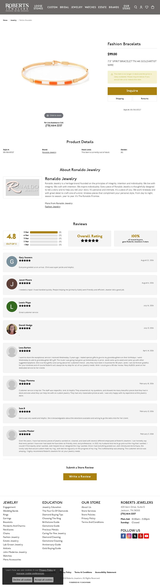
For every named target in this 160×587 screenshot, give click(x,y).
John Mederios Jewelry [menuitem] (15, 552)
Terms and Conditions (93, 522)
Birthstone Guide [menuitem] (50, 522)
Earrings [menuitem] (7, 518)
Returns (145, 99)
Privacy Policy (88, 518)
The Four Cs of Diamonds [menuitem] (55, 511)
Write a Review (80, 476)
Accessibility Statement (105, 572)
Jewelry (76, 7)
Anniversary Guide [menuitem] (51, 545)
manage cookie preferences (30, 573)
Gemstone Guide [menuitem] (51, 526)
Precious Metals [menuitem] (50, 530)
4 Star (26, 235)
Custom (53, 7)
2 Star (26, 242)
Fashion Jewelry (52, 207)
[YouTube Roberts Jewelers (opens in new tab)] (146, 535)
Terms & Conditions (83, 572)
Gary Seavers (25, 258)
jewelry (13, 20)
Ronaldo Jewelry (49, 152)
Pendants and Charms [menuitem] (14, 526)
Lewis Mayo (25, 303)
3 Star (26, 239)
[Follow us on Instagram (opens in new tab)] (129, 535)
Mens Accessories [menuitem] (12, 560)
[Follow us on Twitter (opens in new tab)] (134, 535)
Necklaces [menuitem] (8, 530)
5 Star (26, 232)
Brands (114, 7)
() (60, 232)
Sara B (22, 408)
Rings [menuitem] (5, 515)
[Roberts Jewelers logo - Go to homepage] (18, 7)
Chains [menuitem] (6, 533)
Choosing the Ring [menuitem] (51, 518)
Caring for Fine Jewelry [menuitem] (54, 533)
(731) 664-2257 (53, 126)
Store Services (89, 511)
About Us (86, 507)
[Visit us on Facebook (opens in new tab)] (123, 535)
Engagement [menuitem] (9, 507)
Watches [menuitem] (7, 556)
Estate (102, 7)
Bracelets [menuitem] (8, 522)
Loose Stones (38, 7)
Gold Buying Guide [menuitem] (51, 548)
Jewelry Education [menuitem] (51, 507)
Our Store (126, 7)
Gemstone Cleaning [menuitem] (52, 541)
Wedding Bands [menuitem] (10, 511)
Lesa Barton (25, 348)
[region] (54, 72)
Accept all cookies (43, 579)
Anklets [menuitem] (7, 548)
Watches (90, 7)
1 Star (26, 245)
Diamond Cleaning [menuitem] (51, 537)
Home (5, 20)
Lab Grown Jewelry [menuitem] (13, 545)
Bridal (64, 7)
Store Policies (88, 515)
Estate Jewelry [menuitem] (11, 541)
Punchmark (85, 582)
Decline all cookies (22, 579)
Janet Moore (25, 280)
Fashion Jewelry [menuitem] (11, 537)
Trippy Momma (27, 381)
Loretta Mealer (26, 431)
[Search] (135, 7)
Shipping (120, 99)
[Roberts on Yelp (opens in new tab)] (140, 535)
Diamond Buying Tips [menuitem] (52, 515)
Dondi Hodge (25, 325)
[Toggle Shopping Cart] (153, 7)
